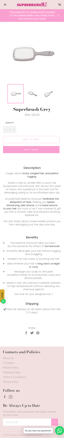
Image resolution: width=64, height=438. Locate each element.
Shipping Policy (11, 372)
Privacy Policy (10, 382)
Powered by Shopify (33, 435)
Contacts (8, 363)
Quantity (10, 123)
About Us (8, 358)
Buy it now (31, 149)
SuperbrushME (17, 435)
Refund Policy (11, 367)
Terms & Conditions (14, 377)
